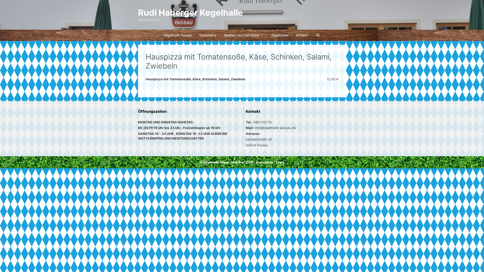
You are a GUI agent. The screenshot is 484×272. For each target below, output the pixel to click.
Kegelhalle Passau (178, 35)
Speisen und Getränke (241, 35)
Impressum (264, 162)
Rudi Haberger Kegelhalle (190, 12)
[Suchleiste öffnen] (318, 35)
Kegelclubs (279, 35)
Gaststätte (207, 35)
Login (280, 162)
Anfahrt (302, 35)
